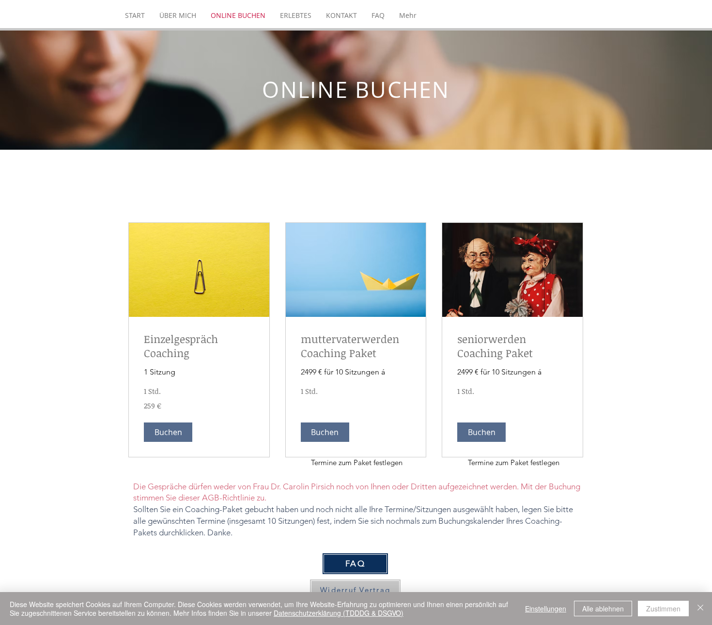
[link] (199, 346)
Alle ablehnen (603, 608)
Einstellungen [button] (545, 608)
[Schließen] (700, 608)
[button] (168, 432)
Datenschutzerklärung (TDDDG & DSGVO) (338, 613)
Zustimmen (663, 608)
